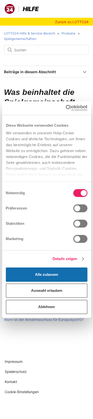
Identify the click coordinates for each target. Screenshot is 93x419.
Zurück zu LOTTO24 (72, 22)
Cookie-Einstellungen (22, 392)
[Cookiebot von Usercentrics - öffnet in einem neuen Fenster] (66, 108)
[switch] (80, 208)
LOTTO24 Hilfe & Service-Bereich (29, 33)
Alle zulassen (46, 274)
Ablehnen (46, 307)
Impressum (14, 361)
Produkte (69, 33)
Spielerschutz (16, 371)
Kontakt (11, 382)
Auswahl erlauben (46, 290)
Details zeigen (65, 259)
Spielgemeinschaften (20, 39)
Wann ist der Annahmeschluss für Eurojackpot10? (44, 319)
